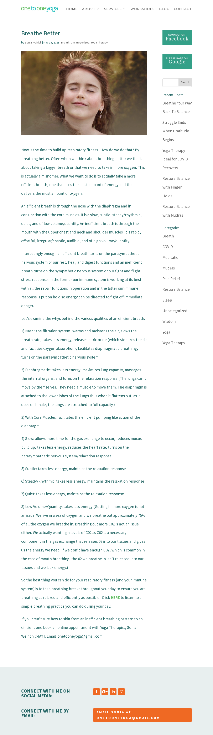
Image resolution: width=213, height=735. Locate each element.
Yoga (166, 332)
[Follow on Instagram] (121, 691)
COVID (167, 246)
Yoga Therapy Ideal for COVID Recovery (175, 159)
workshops (142, 9)
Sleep (167, 300)
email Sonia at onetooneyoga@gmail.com (128, 715)
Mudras (168, 268)
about (88, 9)
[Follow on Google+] (105, 691)
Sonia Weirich (33, 42)
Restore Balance (176, 289)
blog (164, 9)
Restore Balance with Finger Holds (176, 187)
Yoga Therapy (99, 42)
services (113, 9)
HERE (115, 597)
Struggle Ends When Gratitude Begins (175, 131)
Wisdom (169, 321)
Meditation (171, 257)
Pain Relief (171, 278)
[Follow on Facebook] (96, 691)
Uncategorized (80, 42)
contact (183, 9)
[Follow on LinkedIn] (113, 691)
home (72, 9)
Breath (65, 42)
